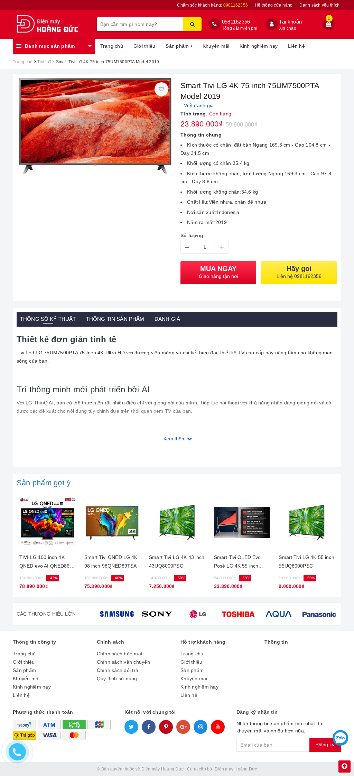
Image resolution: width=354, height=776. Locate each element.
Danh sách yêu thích (319, 5)
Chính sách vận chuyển (123, 662)
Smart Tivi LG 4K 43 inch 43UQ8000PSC (176, 561)
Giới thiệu (144, 46)
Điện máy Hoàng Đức (236, 769)
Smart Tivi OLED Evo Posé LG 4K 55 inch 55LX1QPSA (237, 562)
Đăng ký (325, 744)
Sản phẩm (178, 46)
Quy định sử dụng (117, 678)
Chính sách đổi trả (118, 670)
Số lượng (191, 235)
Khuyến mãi (216, 46)
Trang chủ (111, 46)
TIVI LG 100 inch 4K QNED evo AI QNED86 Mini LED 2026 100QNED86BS (44, 562)
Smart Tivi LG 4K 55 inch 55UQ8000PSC (306, 561)
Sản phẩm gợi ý (44, 482)
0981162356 (236, 22)
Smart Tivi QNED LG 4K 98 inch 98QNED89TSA (111, 561)
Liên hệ (296, 46)
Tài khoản (290, 22)
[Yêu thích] (161, 89)
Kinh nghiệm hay (259, 46)
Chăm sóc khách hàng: (212, 5)
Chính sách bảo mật (120, 653)
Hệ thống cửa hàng (273, 5)
